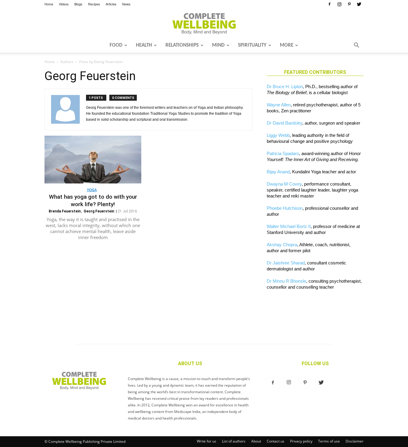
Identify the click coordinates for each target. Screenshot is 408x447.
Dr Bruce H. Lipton (285, 86)
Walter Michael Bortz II (289, 226)
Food (116, 45)
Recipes (94, 3)
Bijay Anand (278, 171)
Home (49, 3)
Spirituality (252, 45)
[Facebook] (329, 4)
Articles (111, 3)
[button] (356, 46)
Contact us (275, 441)
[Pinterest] (349, 4)
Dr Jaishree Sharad (286, 262)
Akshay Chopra (282, 244)
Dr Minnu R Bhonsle (286, 281)
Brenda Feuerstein (65, 211)
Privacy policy (301, 441)
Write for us (206, 441)
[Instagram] (339, 4)
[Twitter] (359, 4)
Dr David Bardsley (284, 122)
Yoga (92, 189)
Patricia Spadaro (283, 153)
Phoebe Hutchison (285, 208)
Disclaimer (354, 441)
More (286, 45)
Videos (64, 3)
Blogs (78, 3)
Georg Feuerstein (99, 211)
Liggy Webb (278, 135)
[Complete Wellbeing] (204, 23)
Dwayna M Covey (284, 183)
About (256, 441)
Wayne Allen (279, 104)
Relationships (182, 45)
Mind (218, 45)
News (126, 3)
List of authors (234, 441)
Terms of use (329, 441)
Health (144, 45)
